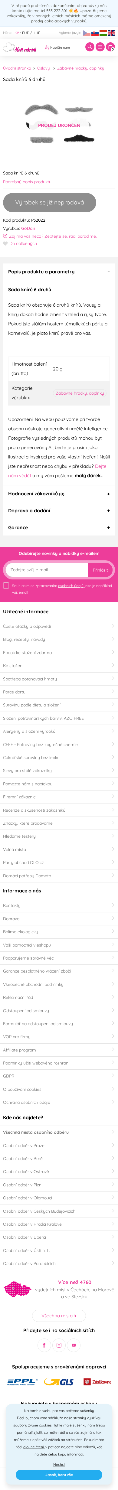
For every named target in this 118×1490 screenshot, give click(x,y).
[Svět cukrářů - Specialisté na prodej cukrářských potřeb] (19, 47)
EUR (25, 33)
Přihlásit (100, 570)
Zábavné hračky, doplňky (80, 68)
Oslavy (43, 68)
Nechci (59, 1464)
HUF (36, 33)
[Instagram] (59, 1345)
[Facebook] (44, 1345)
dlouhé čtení (33, 1447)
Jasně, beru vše (59, 1474)
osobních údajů (71, 585)
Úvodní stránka (17, 68)
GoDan (28, 228)
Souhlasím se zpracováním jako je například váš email (62, 589)
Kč (17, 33)
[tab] (59, 271)
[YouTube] (73, 1345)
